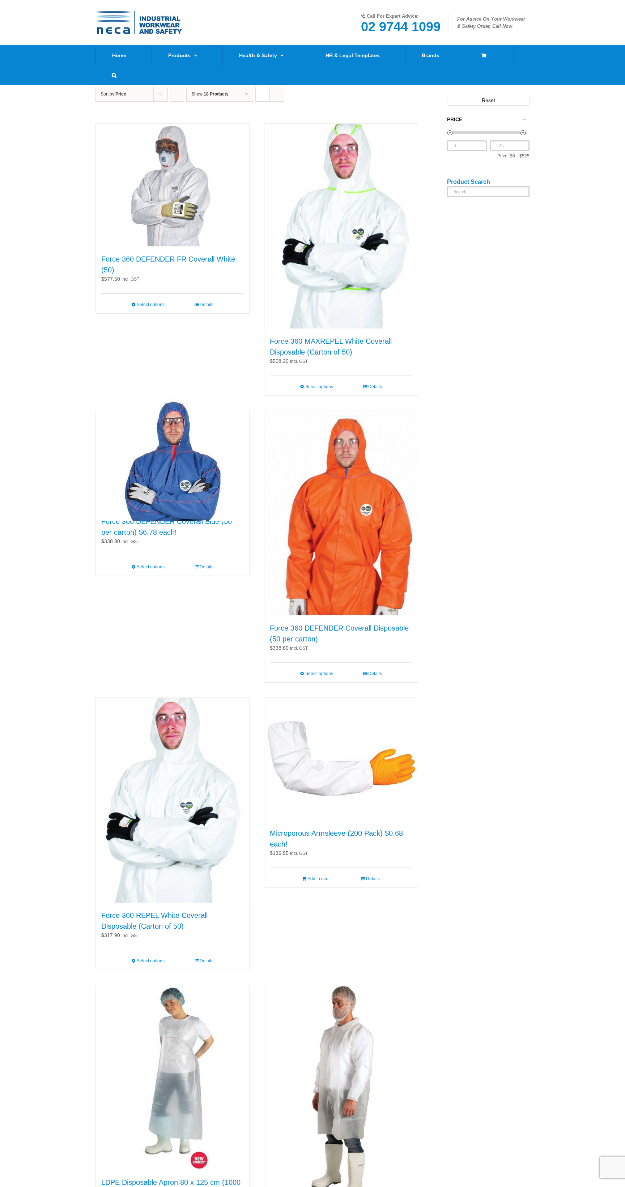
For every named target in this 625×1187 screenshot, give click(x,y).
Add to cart (317, 878)
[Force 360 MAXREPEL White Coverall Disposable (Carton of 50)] (341, 226)
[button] (114, 75)
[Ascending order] (177, 94)
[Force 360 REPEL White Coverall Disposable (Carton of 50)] (172, 800)
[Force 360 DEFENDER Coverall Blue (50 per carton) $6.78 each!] (172, 460)
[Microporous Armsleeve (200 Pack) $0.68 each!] (341, 759)
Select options (151, 304)
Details (206, 304)
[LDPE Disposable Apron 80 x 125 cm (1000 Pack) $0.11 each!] (172, 1077)
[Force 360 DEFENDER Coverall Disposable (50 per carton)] (341, 513)
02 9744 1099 (401, 26)
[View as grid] (262, 94)
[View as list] (277, 94)
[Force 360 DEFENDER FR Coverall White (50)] (172, 185)
